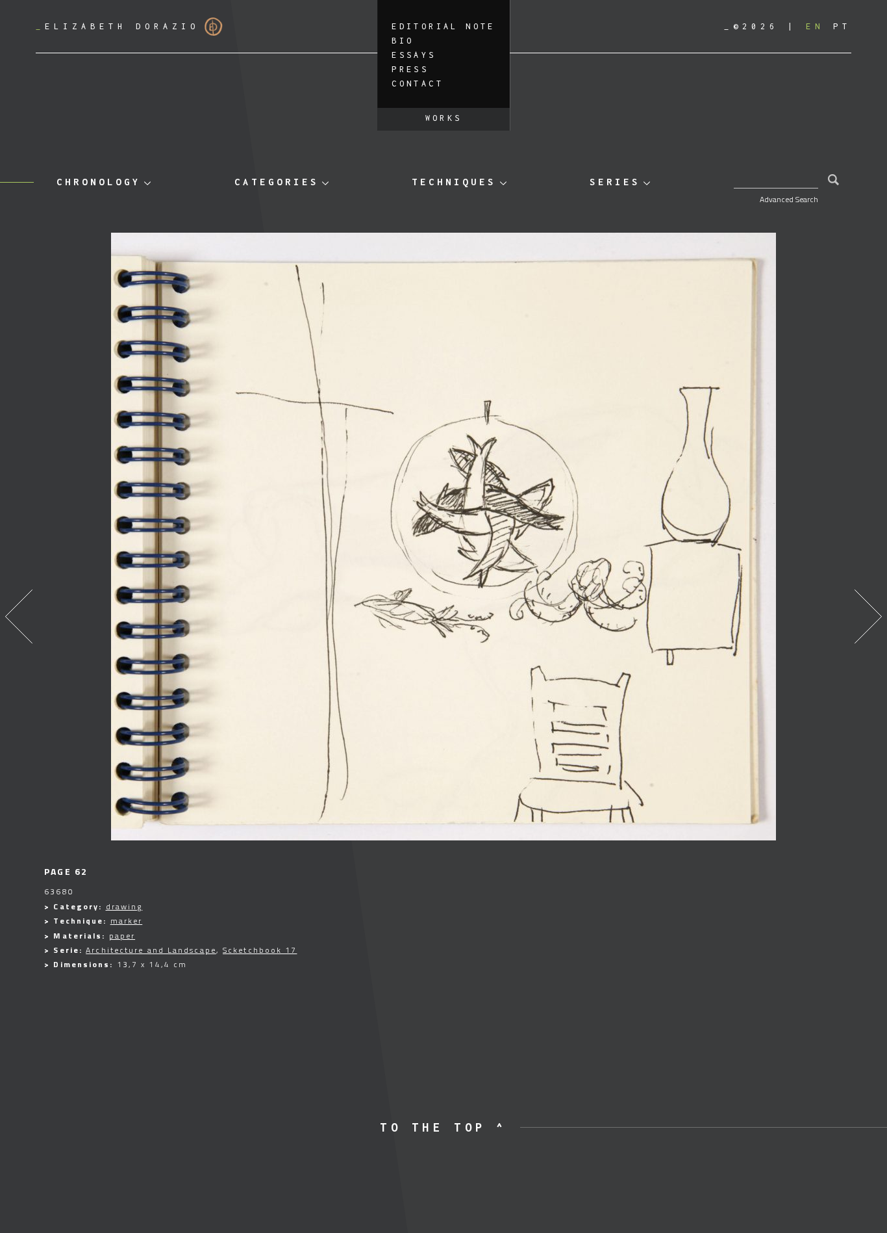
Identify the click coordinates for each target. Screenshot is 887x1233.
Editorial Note (443, 26)
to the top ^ (443, 1127)
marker (126, 921)
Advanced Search (789, 199)
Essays (414, 55)
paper (122, 935)
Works (443, 118)
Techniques (454, 181)
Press (410, 69)
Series (615, 181)
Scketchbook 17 (260, 950)
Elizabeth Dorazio (117, 26)
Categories (276, 181)
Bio (403, 40)
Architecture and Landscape (151, 950)
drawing (124, 906)
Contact (417, 83)
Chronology (98, 181)
